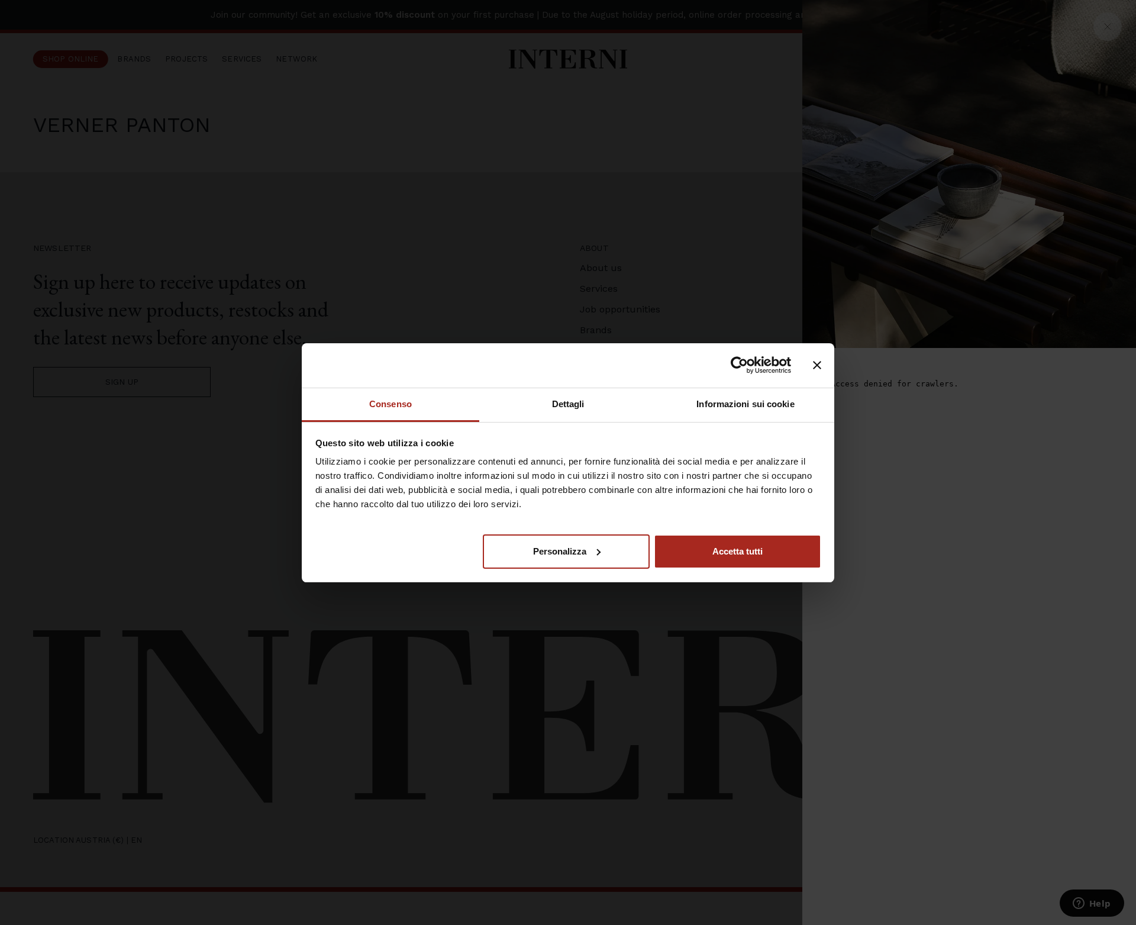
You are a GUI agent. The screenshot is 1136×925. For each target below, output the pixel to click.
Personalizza (559, 551)
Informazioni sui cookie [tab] (745, 404)
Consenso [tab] (390, 404)
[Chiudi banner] (817, 365)
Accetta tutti (737, 551)
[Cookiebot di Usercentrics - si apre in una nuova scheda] (739, 365)
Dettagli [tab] (568, 404)
